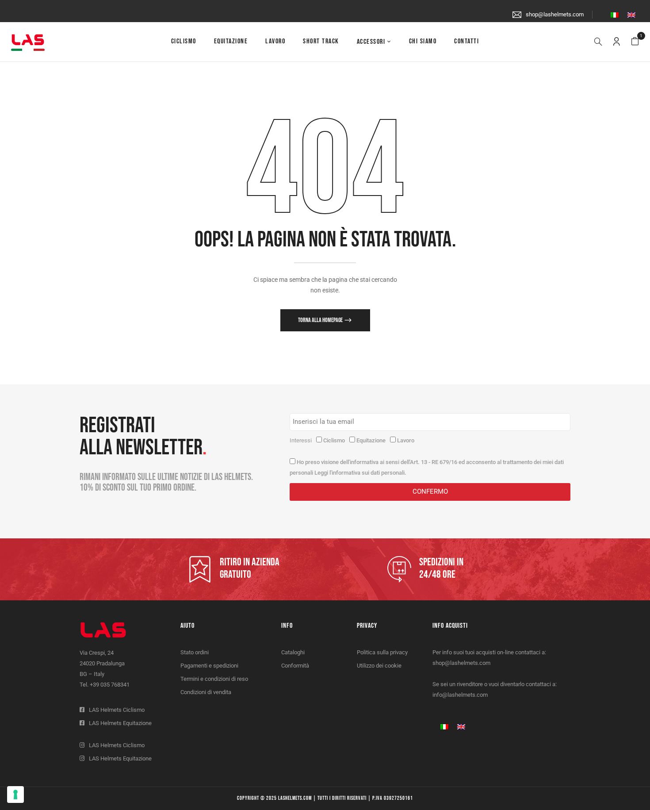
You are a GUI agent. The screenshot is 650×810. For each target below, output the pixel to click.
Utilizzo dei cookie (379, 665)
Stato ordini (194, 652)
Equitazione (371, 440)
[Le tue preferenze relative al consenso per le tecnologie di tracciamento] (15, 794)
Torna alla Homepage (321, 320)
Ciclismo (334, 440)
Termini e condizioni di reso (214, 679)
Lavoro (405, 440)
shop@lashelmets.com (555, 14)
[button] (635, 41)
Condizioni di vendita (205, 692)
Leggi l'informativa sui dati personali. (360, 472)
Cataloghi (293, 652)
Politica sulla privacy (382, 652)
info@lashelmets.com (460, 694)
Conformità (295, 665)
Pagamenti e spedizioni (209, 665)
